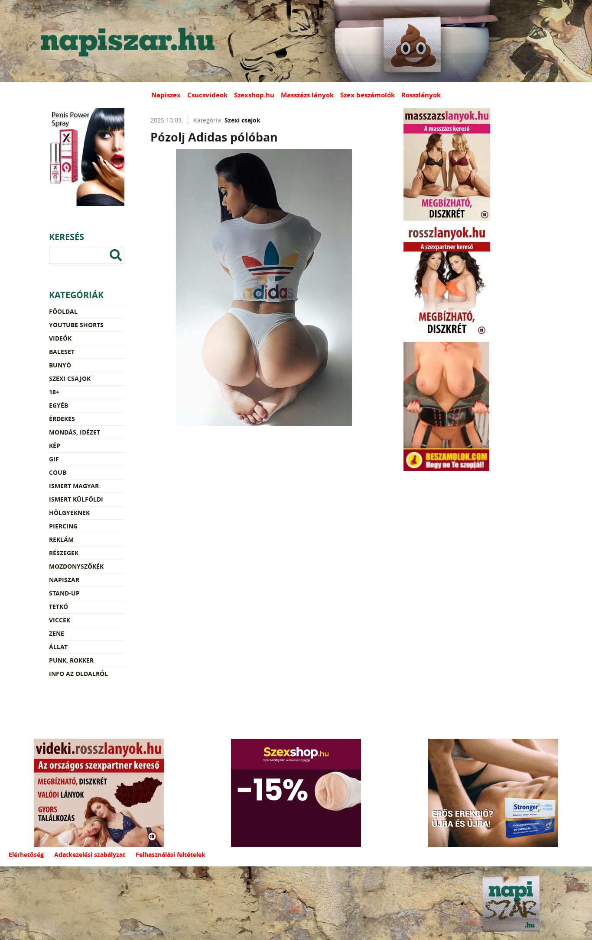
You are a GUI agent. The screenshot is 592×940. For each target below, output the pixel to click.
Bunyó (60, 365)
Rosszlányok (421, 95)
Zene (56, 633)
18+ (54, 392)
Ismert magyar (74, 486)
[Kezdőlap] (125, 41)
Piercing (63, 526)
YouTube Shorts (76, 325)
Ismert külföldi (76, 499)
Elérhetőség (26, 854)
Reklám (61, 539)
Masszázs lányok (307, 95)
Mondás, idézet (74, 432)
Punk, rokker (71, 660)
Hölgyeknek (69, 513)
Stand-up (64, 593)
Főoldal (63, 311)
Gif (54, 459)
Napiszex (166, 95)
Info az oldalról (78, 674)
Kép (54, 445)
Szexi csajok (70, 378)
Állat (58, 647)
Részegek (63, 553)
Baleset (62, 352)
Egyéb (58, 405)
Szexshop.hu (254, 95)
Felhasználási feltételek (170, 854)
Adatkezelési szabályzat (89, 854)
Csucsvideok (207, 95)
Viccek (59, 620)
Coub (57, 472)
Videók (60, 338)
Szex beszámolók (367, 95)
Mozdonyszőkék (76, 566)
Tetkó (58, 606)
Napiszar (64, 580)
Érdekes (62, 419)
